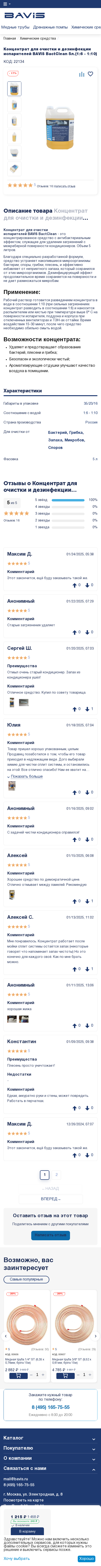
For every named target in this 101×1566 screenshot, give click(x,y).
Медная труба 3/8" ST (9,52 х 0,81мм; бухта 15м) (71, 1361)
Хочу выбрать (17, 1559)
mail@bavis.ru (16, 1479)
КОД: (8, 62)
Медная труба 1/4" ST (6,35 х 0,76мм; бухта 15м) (24, 1361)
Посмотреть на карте (24, 1500)
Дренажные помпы (50, 27)
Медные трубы (15, 27)
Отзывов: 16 (45, 186)
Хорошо (86, 1559)
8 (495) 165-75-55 (51, 1408)
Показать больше (27, 776)
